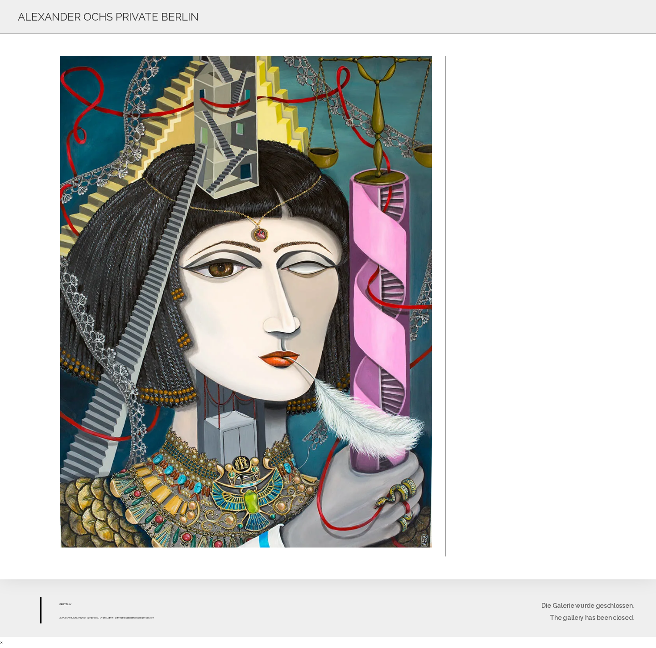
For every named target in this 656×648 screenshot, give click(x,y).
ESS (65, 604)
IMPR (61, 604)
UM (69, 604)
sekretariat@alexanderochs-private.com (134, 617)
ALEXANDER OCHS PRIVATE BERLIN (108, 16)
